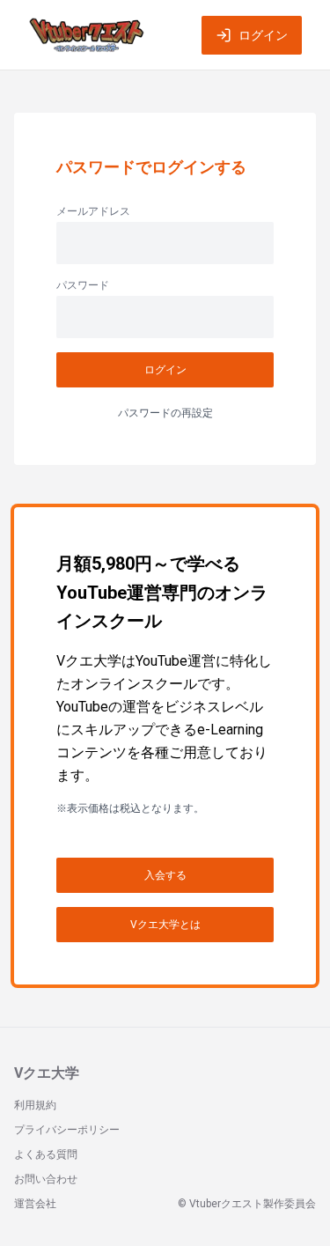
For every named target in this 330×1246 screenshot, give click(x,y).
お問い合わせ (45, 1179)
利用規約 (35, 1105)
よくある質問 (45, 1154)
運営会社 (35, 1204)
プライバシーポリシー (67, 1130)
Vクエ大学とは (165, 924)
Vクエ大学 (46, 1073)
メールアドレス (93, 211)
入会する (165, 875)
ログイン (263, 35)
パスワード (82, 285)
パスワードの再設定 (165, 413)
